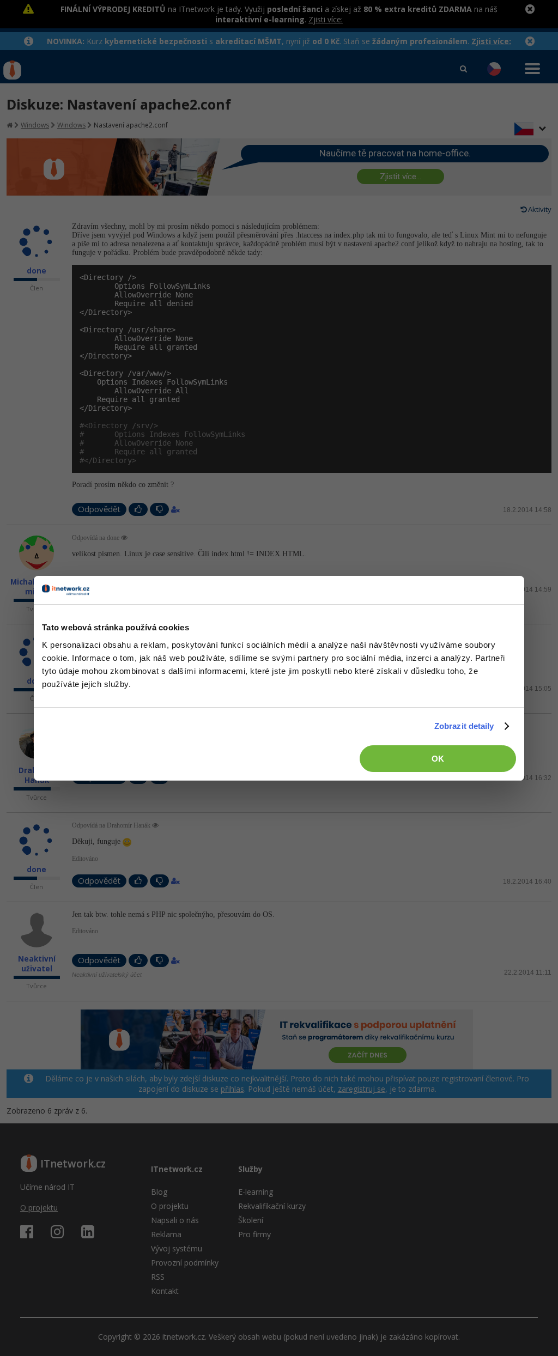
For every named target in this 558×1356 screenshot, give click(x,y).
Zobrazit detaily (464, 726)
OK (438, 758)
